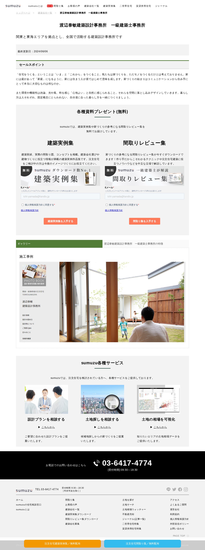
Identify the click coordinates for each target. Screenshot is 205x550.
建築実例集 (109, 6)
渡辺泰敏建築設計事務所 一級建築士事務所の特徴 (133, 243)
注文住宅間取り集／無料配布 (142, 543)
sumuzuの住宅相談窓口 (28, 504)
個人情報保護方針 (179, 519)
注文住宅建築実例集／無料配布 (62, 543)
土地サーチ (128, 504)
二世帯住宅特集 (130, 524)
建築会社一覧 (91, 6)
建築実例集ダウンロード (78, 514)
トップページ (23, 13)
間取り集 (55, 6)
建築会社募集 (72, 524)
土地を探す (128, 500)
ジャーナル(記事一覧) (134, 519)
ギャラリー (24, 243)
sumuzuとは (35, 6)
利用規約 (175, 514)
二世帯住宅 (126, 6)
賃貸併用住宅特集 (131, 528)
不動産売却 (128, 514)
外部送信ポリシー (179, 524)
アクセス (175, 500)
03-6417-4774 (127, 463)
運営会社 (175, 509)
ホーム (19, 500)
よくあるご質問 (178, 504)
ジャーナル (161, 6)
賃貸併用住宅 (143, 6)
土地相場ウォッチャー (134, 509)
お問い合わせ (177, 528)
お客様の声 (74, 6)
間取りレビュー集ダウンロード (81, 519)
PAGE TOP (179, 535)
